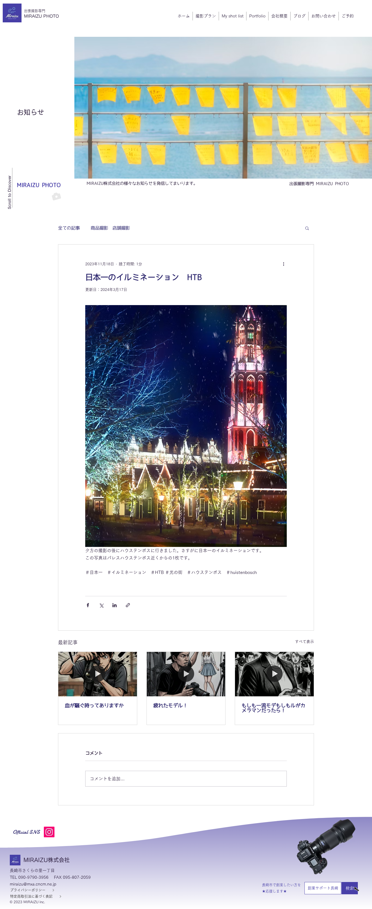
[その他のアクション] (283, 264)
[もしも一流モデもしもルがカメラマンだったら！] (274, 674)
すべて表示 (304, 641)
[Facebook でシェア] (87, 605)
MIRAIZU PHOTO (41, 16)
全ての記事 (69, 228)
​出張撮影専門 (34, 11)
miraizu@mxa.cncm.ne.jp (33, 884)
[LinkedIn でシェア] (114, 605)
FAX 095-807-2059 (72, 877)
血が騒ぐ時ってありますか (94, 705)
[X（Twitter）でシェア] (101, 605)
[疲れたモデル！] (186, 674)
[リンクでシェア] (127, 605)
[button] (307, 228)
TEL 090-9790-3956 (29, 877)
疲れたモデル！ (170, 705)
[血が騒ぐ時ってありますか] (97, 674)
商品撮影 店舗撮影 (110, 228)
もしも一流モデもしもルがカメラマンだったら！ (273, 708)
